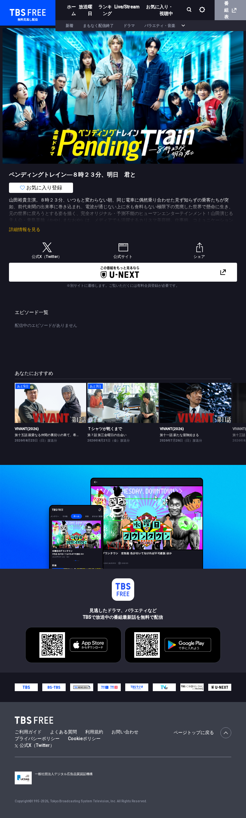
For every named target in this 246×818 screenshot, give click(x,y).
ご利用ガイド (28, 731)
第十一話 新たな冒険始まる (179, 435)
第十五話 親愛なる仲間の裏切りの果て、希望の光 (50, 435)
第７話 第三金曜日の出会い (107, 435)
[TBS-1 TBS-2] (109, 687)
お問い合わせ (124, 731)
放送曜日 (85, 10)
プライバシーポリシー (37, 738)
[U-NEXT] (219, 687)
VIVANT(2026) (27, 428)
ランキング (105, 10)
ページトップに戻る (194, 732)
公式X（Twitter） (37, 745)
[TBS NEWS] (81, 687)
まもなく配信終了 (98, 25)
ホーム (71, 10)
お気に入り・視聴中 (159, 10)
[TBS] (26, 687)
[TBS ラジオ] (136, 687)
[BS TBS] (53, 687)
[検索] (190, 10)
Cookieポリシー (84, 738)
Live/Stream (127, 6)
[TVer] (164, 687)
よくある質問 (63, 731)
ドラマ (129, 25)
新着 (69, 25)
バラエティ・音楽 (159, 25)
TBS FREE (17, 11)
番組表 (226, 10)
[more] (183, 26)
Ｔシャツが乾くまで (104, 428)
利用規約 (94, 731)
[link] (50, 403)
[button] (231, 412)
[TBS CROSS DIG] (191, 687)
